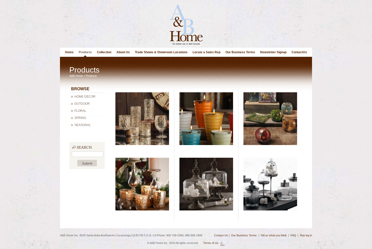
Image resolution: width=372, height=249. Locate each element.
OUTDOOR (82, 103)
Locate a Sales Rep (206, 52)
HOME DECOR (84, 96)
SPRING (80, 118)
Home (69, 52)
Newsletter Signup (273, 52)
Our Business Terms (240, 52)
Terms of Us (210, 242)
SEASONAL (82, 125)
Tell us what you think (273, 235)
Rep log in (306, 235)
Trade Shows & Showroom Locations (161, 52)
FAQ (293, 235)
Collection (104, 52)
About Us (123, 52)
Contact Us (221, 235)
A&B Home (76, 75)
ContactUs (299, 52)
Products (85, 52)
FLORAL (80, 111)
